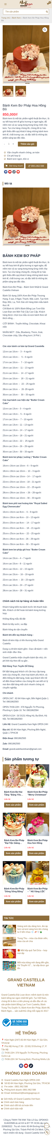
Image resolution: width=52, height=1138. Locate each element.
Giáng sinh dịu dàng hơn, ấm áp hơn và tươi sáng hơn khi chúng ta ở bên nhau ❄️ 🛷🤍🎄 (32, 929)
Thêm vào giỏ (27, 144)
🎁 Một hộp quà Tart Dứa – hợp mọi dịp (32, 951)
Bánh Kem (16, 18)
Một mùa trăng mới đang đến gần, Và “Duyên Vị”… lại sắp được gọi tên (33, 965)
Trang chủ (5, 18)
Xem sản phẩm (13, 805)
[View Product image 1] (8, 91)
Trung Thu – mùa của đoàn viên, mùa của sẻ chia (32, 939)
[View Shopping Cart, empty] (47, 4)
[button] (44, 29)
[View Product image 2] (20, 91)
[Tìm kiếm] (47, 11)
